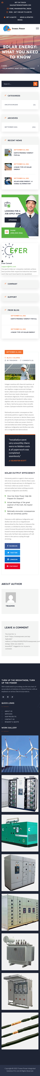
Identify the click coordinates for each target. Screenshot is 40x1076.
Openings (13, 220)
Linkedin (13, 559)
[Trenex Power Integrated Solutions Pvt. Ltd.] (14, 28)
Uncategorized (20, 105)
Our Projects (10, 717)
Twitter (13, 553)
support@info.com (9, 266)
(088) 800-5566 (16, 233)
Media (20, 20)
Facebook (13, 546)
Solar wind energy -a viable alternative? (23, 182)
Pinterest (13, 566)
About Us (8, 711)
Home (5, 66)
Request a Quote (12, 722)
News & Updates (26, 17)
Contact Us (9, 719)
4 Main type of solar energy (22, 168)
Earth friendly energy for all (23, 154)
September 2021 (20, 127)
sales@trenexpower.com (20, 5)
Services (8, 714)
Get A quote (11, 17)
